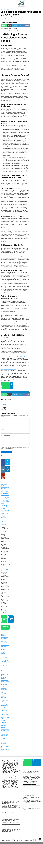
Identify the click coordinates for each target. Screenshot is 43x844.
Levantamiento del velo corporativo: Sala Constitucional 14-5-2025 (31, 798)
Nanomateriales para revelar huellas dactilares (5, 507)
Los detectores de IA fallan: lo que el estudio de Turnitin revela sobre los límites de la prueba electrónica (11, 802)
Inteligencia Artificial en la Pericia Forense (4, 665)
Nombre (3, 429)
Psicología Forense (5, 9)
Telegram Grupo (11, 619)
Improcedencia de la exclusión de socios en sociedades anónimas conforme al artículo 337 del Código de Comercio (32, 801)
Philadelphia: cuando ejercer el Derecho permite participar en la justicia (30, 782)
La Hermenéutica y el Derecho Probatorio (5, 724)
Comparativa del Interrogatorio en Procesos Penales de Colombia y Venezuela (5, 717)
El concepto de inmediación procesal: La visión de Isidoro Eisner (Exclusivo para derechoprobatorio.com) (5, 746)
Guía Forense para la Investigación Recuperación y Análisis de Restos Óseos (5, 500)
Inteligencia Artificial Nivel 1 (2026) (8, 369)
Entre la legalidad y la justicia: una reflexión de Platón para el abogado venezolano (32, 772)
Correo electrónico (5, 435)
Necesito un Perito (5, 627)
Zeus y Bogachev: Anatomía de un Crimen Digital (5, 709)
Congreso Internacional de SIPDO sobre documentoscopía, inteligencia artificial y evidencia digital (5, 487)
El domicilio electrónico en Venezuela (9, 812)
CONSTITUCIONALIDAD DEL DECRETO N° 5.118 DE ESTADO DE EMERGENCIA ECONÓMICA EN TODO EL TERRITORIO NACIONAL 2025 (31, 805)
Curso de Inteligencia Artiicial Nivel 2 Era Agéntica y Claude (14, 356)
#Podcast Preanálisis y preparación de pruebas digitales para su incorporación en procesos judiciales (10, 810)
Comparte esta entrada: (5, 392)
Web (2, 440)
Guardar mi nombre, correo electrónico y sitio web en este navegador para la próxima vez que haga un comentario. (15, 448)
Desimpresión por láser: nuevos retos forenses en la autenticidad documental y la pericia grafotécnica (5, 649)
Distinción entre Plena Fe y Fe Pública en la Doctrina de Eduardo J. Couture (5, 737)
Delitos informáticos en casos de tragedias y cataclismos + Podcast (5, 698)
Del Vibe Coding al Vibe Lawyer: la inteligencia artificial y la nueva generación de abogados (11, 799)
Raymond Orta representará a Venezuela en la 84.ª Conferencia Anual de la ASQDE (5, 658)
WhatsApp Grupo (6, 385)
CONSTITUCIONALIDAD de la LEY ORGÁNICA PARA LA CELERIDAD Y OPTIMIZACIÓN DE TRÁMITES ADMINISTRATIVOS (32, 794)
